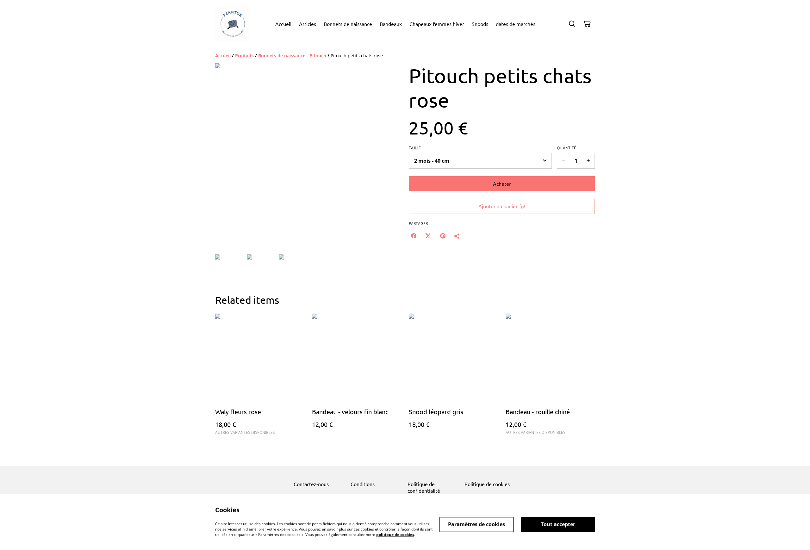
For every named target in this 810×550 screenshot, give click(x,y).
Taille (415, 148)
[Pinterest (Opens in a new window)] (442, 236)
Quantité (566, 148)
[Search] (572, 24)
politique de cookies (395, 534)
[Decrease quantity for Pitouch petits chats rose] (563, 161)
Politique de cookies (487, 484)
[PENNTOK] (232, 23)
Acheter (502, 183)
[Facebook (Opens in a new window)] (413, 236)
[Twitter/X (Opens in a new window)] (428, 236)
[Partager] (457, 236)
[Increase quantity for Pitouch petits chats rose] (588, 161)
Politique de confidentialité (424, 487)
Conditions (363, 484)
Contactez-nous (311, 484)
